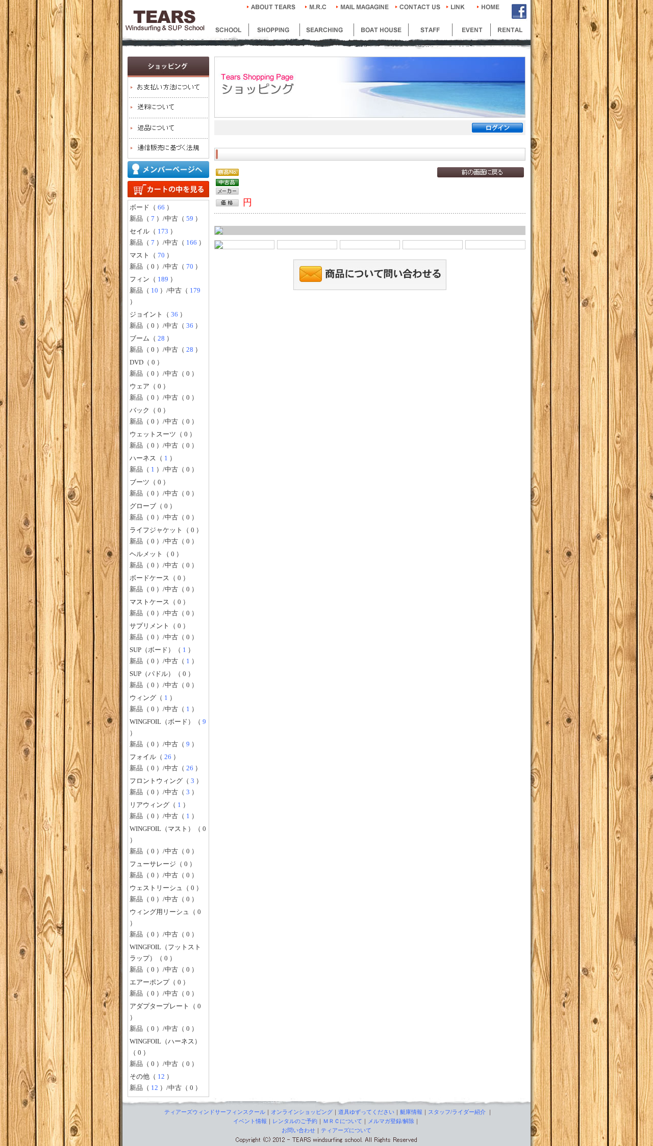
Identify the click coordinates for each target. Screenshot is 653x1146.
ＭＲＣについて (342, 1121)
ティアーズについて (346, 1130)
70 (161, 255)
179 (195, 290)
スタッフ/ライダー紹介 (457, 1112)
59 (189, 218)
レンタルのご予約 (294, 1121)
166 (191, 242)
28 (161, 338)
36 (174, 314)
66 (161, 207)
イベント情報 (250, 1121)
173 (163, 231)
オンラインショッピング (302, 1112)
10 (154, 290)
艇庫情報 (411, 1112)
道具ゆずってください (366, 1112)
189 (163, 279)
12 (161, 1076)
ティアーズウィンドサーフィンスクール (214, 1112)
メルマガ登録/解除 (391, 1121)
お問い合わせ (298, 1130)
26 (167, 757)
